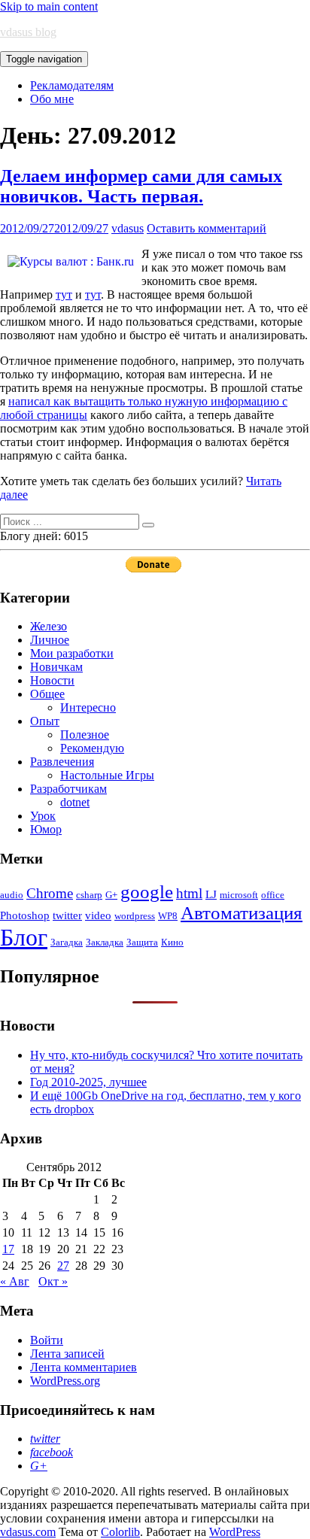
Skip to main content (49, 6)
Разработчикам (68, 788)
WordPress (234, 1531)
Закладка (104, 942)
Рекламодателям (72, 85)
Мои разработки (72, 653)
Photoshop (25, 915)
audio (11, 894)
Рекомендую (92, 748)
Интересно (88, 707)
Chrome (49, 893)
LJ (211, 894)
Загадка (66, 942)
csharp (89, 894)
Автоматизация (241, 913)
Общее (47, 694)
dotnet (75, 802)
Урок (43, 815)
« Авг (14, 1281)
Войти (46, 1340)
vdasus (127, 228)
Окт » (53, 1281)
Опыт (44, 721)
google (146, 892)
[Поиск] (148, 525)
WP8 (168, 915)
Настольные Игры (107, 775)
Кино (172, 942)
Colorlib (120, 1531)
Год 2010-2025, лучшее (88, 1082)
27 (63, 1265)
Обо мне (52, 99)
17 (8, 1249)
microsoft (239, 894)
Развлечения (62, 761)
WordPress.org (65, 1380)
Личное (49, 639)
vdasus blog (28, 32)
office (272, 894)
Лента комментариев (83, 1367)
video (98, 915)
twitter (67, 915)
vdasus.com (28, 1531)
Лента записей (67, 1353)
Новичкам (56, 666)
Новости (52, 680)
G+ (111, 894)
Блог (23, 937)
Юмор (46, 829)
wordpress (134, 915)
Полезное (84, 734)
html (189, 893)
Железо (48, 626)
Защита (142, 942)
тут (64, 294)
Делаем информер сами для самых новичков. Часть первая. (141, 186)
